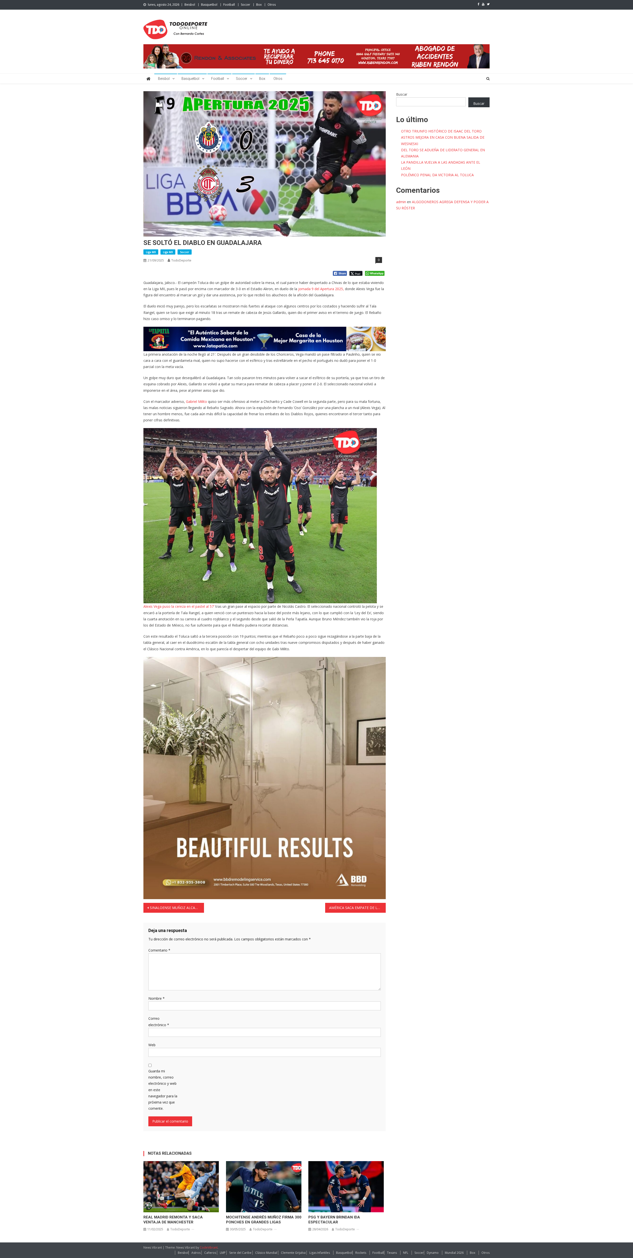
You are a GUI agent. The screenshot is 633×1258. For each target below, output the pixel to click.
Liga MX (151, 252)
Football (229, 4)
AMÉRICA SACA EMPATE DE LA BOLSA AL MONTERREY (357, 907)
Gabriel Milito (196, 401)
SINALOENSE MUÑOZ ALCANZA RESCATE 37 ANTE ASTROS (177, 907)
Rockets (360, 1253)
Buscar (401, 94)
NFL (405, 1253)
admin (401, 201)
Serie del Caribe (240, 1253)
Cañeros (210, 1253)
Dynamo (433, 1253)
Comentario (159, 950)
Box (259, 4)
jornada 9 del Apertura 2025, (320, 288)
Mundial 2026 (454, 1253)
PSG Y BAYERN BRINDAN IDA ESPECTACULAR (334, 1219)
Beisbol (189, 4)
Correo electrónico (158, 1021)
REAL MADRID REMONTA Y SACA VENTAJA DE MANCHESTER (173, 1219)
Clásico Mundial (266, 1253)
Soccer (245, 4)
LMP (223, 1253)
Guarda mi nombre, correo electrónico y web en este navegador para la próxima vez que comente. (162, 1090)
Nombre (156, 998)
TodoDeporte (181, 260)
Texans (392, 1253)
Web (152, 1044)
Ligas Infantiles (319, 1253)
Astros (196, 1253)
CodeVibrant (209, 1247)
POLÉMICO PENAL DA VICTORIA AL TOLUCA (437, 175)
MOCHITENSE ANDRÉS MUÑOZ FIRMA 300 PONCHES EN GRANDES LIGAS (263, 1219)
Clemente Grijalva (293, 1253)
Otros (272, 4)
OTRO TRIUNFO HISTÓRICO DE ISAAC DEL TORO (441, 131)
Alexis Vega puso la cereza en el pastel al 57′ (178, 606)
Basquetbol (209, 4)
